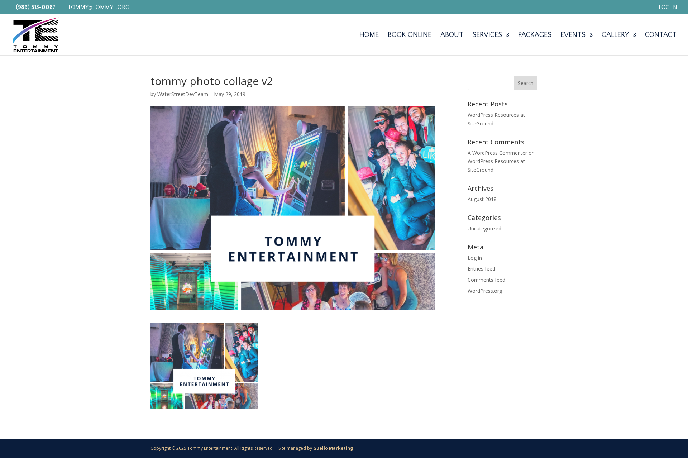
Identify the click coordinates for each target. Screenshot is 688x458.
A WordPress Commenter (497, 152)
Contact (661, 35)
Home (369, 35)
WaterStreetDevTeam (182, 94)
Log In (668, 7)
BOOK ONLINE (409, 35)
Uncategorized (484, 228)
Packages (534, 35)
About (451, 35)
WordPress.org (485, 290)
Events (573, 35)
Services (487, 35)
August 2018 (482, 199)
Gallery (615, 35)
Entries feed (481, 268)
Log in (475, 257)
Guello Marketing (333, 448)
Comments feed (486, 279)
